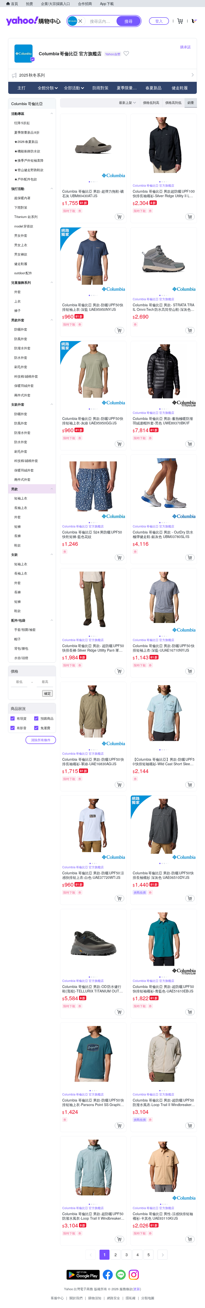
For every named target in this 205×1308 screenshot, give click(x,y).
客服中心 (57, 1297)
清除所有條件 (40, 739)
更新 (137, 1288)
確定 (47, 693)
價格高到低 (173, 102)
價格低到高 (151, 102)
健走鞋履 (180, 88)
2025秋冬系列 (32, 75)
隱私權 (131, 1297)
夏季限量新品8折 (128, 88)
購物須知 (94, 1297)
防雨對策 (100, 88)
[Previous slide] (63, 147)
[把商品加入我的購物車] (119, 216)
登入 (159, 21)
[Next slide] (123, 147)
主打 (22, 88)
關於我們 (76, 1297)
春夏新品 (154, 88)
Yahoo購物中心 (33, 21)
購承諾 (185, 46)
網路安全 (113, 1297)
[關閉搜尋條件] (80, 21)
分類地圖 (147, 1297)
